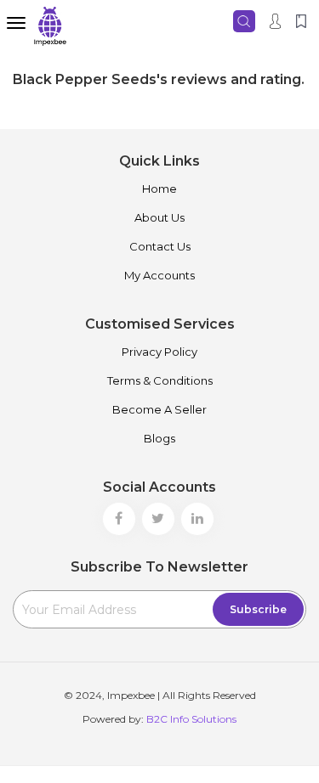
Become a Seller (159, 409)
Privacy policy (159, 351)
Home (159, 188)
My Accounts (159, 275)
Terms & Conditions (160, 380)
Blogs (159, 438)
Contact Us (160, 246)
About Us (159, 217)
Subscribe (258, 609)
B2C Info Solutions (191, 719)
